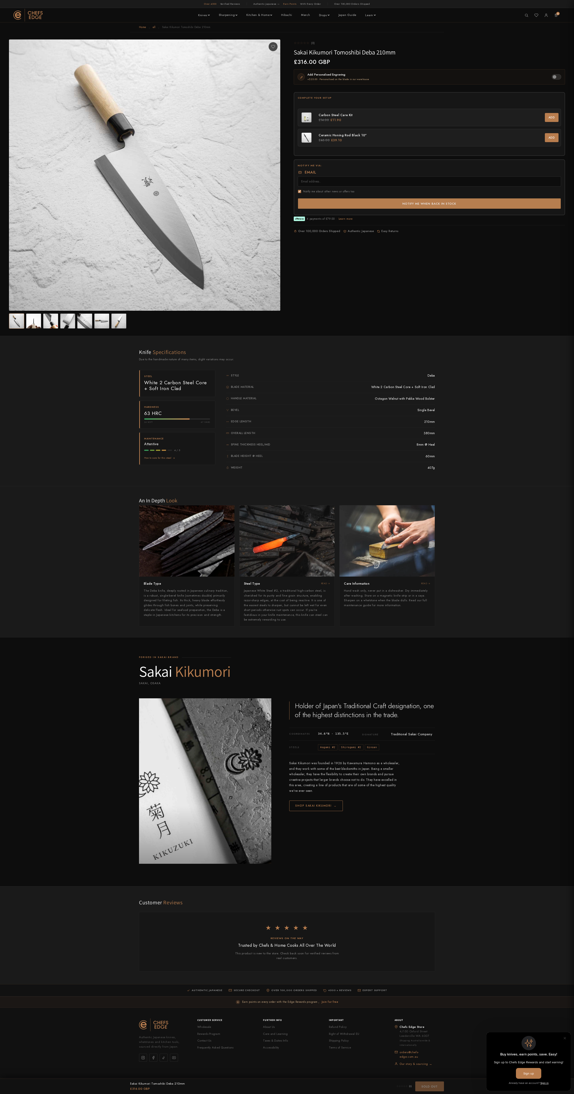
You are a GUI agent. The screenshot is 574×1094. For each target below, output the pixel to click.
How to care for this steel (158, 458)
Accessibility (271, 1047)
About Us (269, 1027)
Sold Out (430, 1086)
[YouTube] (174, 1058)
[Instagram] (143, 1058)
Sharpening (227, 15)
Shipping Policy (339, 1040)
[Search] (526, 15)
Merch (305, 15)
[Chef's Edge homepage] (163, 1024)
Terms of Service (340, 1047)
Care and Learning (275, 1034)
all (154, 27)
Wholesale (204, 1027)
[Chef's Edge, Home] (28, 15)
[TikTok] (164, 1058)
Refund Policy (338, 1027)
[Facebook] (153, 1058)
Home (142, 27)
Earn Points (290, 4)
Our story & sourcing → (416, 1064)
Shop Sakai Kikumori (316, 806)
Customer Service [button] (210, 1020)
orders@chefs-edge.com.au (409, 1054)
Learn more (346, 219)
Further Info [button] (272, 1020)
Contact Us (204, 1040)
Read (324, 583)
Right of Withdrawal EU (344, 1034)
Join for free (330, 1002)
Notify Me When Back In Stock (429, 204)
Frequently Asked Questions (215, 1047)
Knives (202, 15)
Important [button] (336, 1020)
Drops (323, 15)
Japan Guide (348, 15)
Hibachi (286, 15)
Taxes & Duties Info (275, 1040)
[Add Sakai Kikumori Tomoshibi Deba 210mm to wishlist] (273, 46)
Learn (369, 15)
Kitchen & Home (258, 15)
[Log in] (546, 15)
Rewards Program (208, 1034)
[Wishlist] (536, 15)
